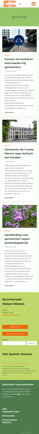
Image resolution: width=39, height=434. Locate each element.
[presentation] (19, 40)
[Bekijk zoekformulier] (19, 3)
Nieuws (7, 55)
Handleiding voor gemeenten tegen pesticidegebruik (17, 238)
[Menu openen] (33, 4)
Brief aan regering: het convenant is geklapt (15, 363)
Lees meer (10, 112)
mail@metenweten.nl (11, 315)
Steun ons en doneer (15, 334)
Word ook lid (15, 327)
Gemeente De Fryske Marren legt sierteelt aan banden (19, 153)
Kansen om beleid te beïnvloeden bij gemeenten (19, 63)
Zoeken (5, 340)
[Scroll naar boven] (32, 431)
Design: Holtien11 (24, 432)
